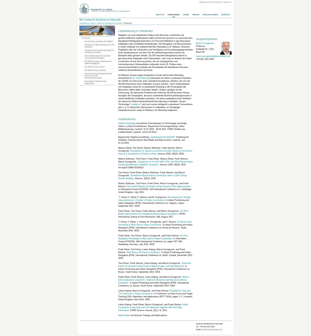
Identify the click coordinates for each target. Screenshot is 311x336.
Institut (160, 15)
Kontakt (225, 15)
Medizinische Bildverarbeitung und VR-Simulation (100, 46)
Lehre (186, 15)
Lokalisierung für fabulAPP (162, 137)
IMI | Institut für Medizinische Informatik (100, 19)
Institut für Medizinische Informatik (109, 23)
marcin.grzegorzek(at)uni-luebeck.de (213, 56)
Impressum (204, 2)
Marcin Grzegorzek (205, 43)
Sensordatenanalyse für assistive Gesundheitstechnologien (98, 57)
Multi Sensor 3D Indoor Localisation (143, 252)
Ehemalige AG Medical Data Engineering (95, 82)
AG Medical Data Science (95, 67)
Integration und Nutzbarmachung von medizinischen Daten (99, 51)
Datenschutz (216, 2)
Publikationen (210, 15)
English (228, 2)
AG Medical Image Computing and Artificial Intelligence (98, 62)
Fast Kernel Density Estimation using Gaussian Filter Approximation (158, 186)
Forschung (174, 15)
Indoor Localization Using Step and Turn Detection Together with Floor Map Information (153, 307)
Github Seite (124, 315)
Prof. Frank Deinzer (140, 78)
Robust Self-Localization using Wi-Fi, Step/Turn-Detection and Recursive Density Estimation (153, 280)
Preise (196, 15)
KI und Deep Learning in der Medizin (99, 41)
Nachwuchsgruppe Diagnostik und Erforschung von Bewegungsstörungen (98, 76)
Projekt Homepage (127, 123)
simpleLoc (135, 104)
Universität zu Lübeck (87, 23)
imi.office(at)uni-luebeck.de (211, 329)
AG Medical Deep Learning (95, 70)
